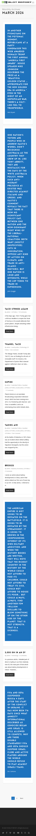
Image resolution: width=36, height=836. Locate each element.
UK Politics (27, 431)
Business (14, 468)
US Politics (14, 312)
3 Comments (23, 655)
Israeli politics (15, 347)
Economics (20, 468)
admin (8, 312)
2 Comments (8, 471)
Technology (23, 347)
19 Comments (22, 312)
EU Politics (12, 388)
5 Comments (9, 390)
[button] (33, 2)
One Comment (14, 350)
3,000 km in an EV (15, 652)
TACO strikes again (16, 309)
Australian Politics (17, 385)
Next (21, 798)
